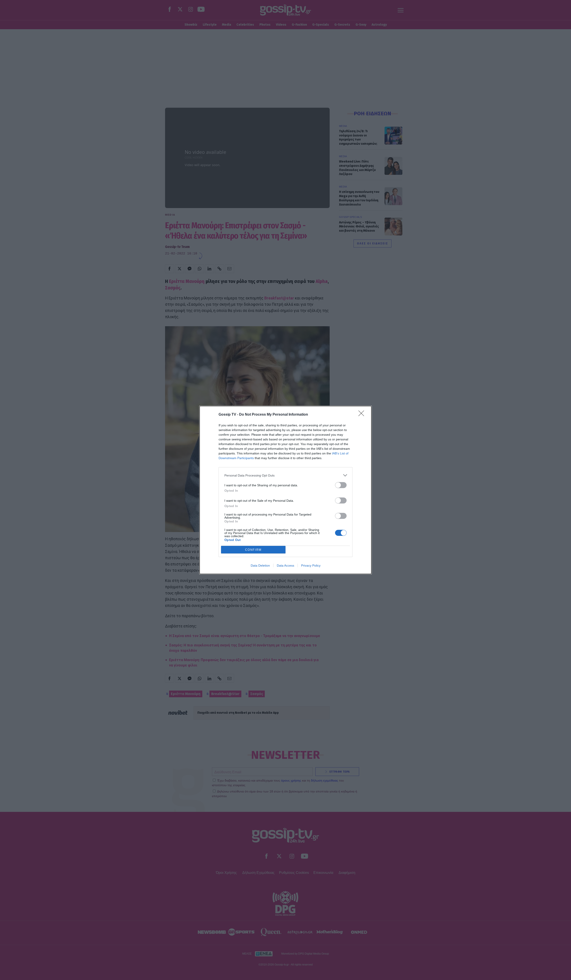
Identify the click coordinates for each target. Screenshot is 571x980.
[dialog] (285, 490)
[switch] (341, 485)
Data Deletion (260, 565)
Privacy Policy (311, 565)
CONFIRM (253, 549)
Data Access (285, 565)
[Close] (362, 415)
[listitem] (285, 475)
